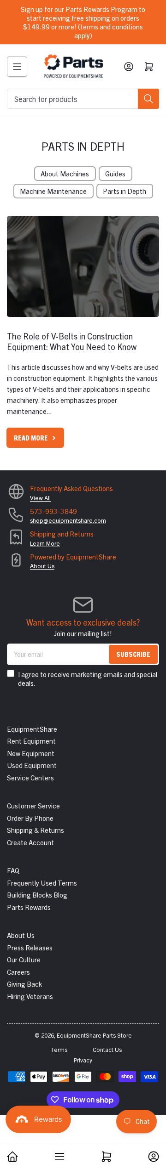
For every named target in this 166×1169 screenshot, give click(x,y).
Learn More (45, 543)
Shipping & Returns (35, 829)
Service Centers (30, 777)
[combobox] (83, 99)
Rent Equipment (31, 740)
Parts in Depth (124, 190)
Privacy (83, 1060)
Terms (58, 1049)
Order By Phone (30, 817)
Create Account (30, 842)
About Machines (65, 173)
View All (40, 498)
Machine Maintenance (53, 190)
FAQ (13, 870)
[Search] (148, 98)
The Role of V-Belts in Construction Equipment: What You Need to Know (71, 341)
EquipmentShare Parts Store (94, 1035)
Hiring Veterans (30, 996)
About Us (42, 566)
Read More (31, 437)
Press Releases (30, 947)
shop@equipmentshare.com (68, 520)
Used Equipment (32, 765)
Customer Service (33, 805)
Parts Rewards (29, 907)
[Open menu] (17, 66)
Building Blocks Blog (37, 894)
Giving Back (24, 983)
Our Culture (24, 959)
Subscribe (133, 653)
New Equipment (30, 753)
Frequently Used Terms (42, 882)
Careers (18, 971)
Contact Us (107, 1049)
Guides (115, 173)
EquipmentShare (32, 728)
